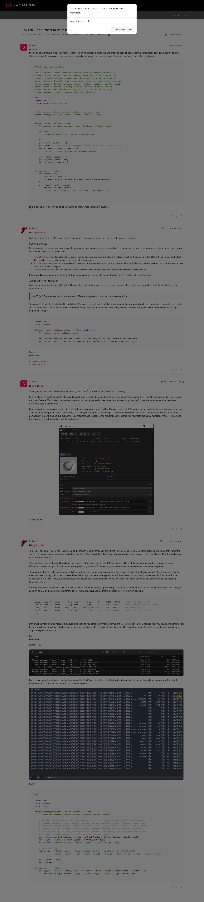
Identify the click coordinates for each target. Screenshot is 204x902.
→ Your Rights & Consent (122, 29)
